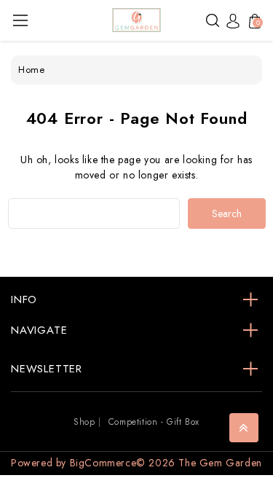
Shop (84, 421)
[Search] (212, 19)
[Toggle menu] (20, 20)
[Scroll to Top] (243, 427)
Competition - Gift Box (153, 421)
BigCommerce (103, 462)
